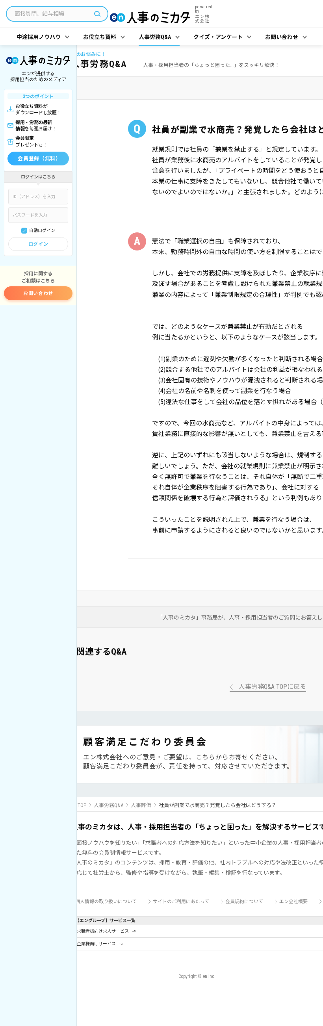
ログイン (38, 244)
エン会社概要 (293, 901)
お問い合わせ (38, 293)
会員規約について (244, 901)
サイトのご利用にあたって (181, 901)
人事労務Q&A (108, 805)
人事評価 (141, 805)
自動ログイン (42, 230)
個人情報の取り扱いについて (106, 901)
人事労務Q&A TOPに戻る (272, 687)
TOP (82, 805)
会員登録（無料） (39, 158)
